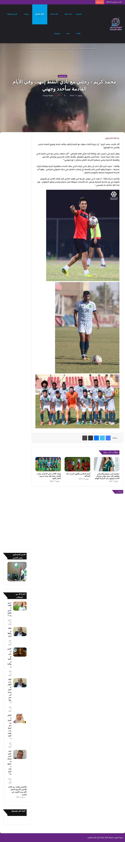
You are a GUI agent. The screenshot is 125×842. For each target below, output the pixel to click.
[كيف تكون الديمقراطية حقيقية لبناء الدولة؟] (20, 754)
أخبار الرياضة (39, 14)
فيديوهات (57, 33)
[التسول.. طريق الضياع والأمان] (20, 652)
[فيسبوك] (108, 438)
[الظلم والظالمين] (20, 631)
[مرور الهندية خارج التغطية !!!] (20, 606)
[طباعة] (84, 438)
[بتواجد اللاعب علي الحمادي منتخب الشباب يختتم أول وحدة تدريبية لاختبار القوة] (48, 464)
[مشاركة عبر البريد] (90, 438)
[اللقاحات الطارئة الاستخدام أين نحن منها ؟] (20, 682)
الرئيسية (79, 14)
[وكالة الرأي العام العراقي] (116, 23)
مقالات (78, 33)
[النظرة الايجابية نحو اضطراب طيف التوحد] (20, 718)
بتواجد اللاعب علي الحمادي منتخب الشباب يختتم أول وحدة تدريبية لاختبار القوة (49, 476)
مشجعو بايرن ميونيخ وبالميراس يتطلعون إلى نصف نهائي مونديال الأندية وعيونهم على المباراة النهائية (107, 476)
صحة (68, 33)
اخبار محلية (68, 14)
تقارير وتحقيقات (12, 14)
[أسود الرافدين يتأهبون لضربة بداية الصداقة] (77, 464)
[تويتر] (102, 438)
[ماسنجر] (96, 438)
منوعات (26, 14)
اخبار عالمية (54, 14)
